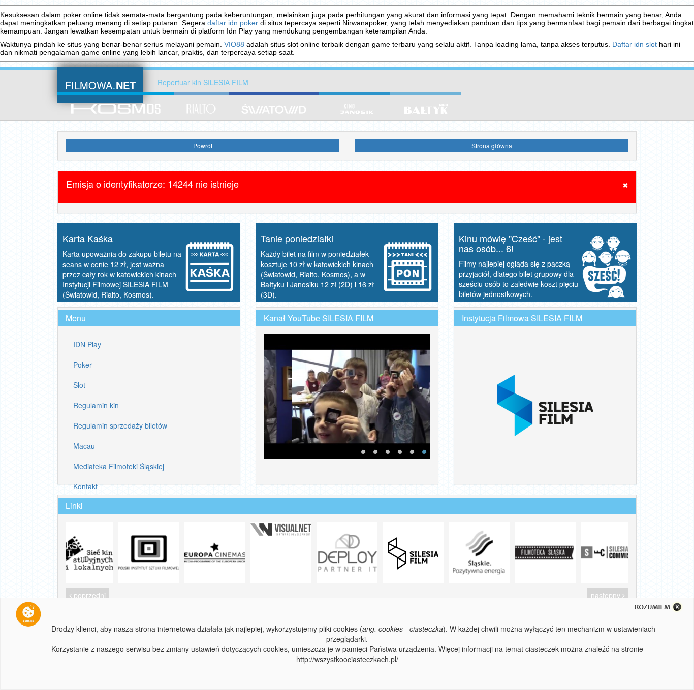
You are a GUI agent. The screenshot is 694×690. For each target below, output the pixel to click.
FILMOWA (100, 84)
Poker (82, 364)
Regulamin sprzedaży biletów (120, 425)
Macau (84, 446)
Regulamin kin (96, 405)
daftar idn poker (232, 23)
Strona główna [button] (491, 145)
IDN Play (87, 344)
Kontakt (85, 486)
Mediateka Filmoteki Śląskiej (118, 466)
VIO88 (234, 44)
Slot (79, 385)
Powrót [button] (202, 145)
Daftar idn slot (634, 44)
